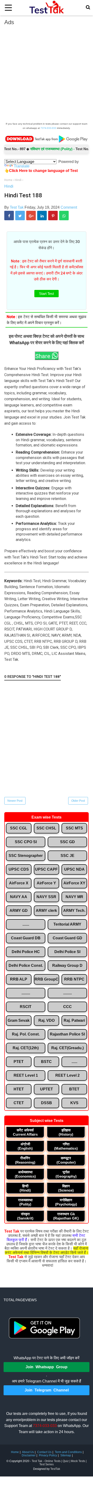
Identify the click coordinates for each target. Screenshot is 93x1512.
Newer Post (14, 800)
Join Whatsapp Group (46, 1367)
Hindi (8, 186)
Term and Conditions (68, 1452)
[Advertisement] (46, 75)
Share (43, 356)
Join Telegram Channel (47, 1390)
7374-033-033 (48, 128)
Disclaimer (29, 1455)
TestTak (55, 1469)
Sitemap (65, 1455)
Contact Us (44, 1452)
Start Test (46, 294)
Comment (69, 207)
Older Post (78, 800)
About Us (28, 1452)
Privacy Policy (48, 1455)
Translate (22, 166)
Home (15, 1452)
